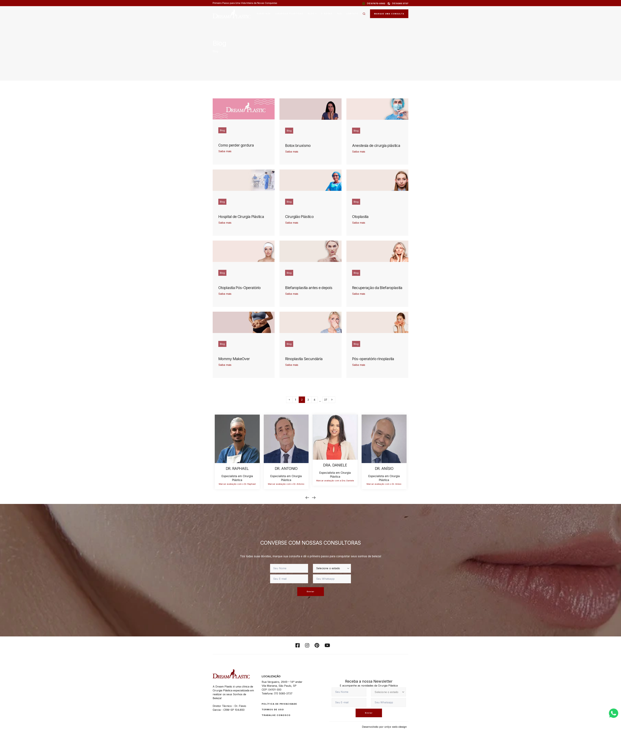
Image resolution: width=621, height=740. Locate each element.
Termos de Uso (273, 709)
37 (325, 399)
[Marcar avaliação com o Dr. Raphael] (237, 438)
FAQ (339, 13)
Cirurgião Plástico (299, 216)
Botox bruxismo (297, 145)
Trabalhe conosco (276, 715)
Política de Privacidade (279, 704)
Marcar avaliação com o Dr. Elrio (188, 484)
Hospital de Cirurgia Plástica (241, 216)
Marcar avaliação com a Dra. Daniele (335, 480)
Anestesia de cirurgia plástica (376, 145)
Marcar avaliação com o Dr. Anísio (384, 484)
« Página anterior (289, 399)
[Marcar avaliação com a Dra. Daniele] (335, 436)
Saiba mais (224, 151)
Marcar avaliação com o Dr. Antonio (286, 484)
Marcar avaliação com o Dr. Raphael (237, 484)
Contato (352, 13)
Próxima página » (332, 399)
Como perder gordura (236, 145)
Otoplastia (360, 216)
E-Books (326, 13)
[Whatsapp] (613, 712)
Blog (311, 13)
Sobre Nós (264, 13)
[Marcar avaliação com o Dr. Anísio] (384, 438)
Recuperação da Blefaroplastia (377, 287)
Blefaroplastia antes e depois (308, 287)
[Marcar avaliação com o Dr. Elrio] (188, 438)
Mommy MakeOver (234, 359)
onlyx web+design (395, 726)
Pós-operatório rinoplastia (373, 359)
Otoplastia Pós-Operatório (239, 287)
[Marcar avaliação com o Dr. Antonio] (286, 438)
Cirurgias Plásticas (289, 13)
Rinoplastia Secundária (303, 359)
